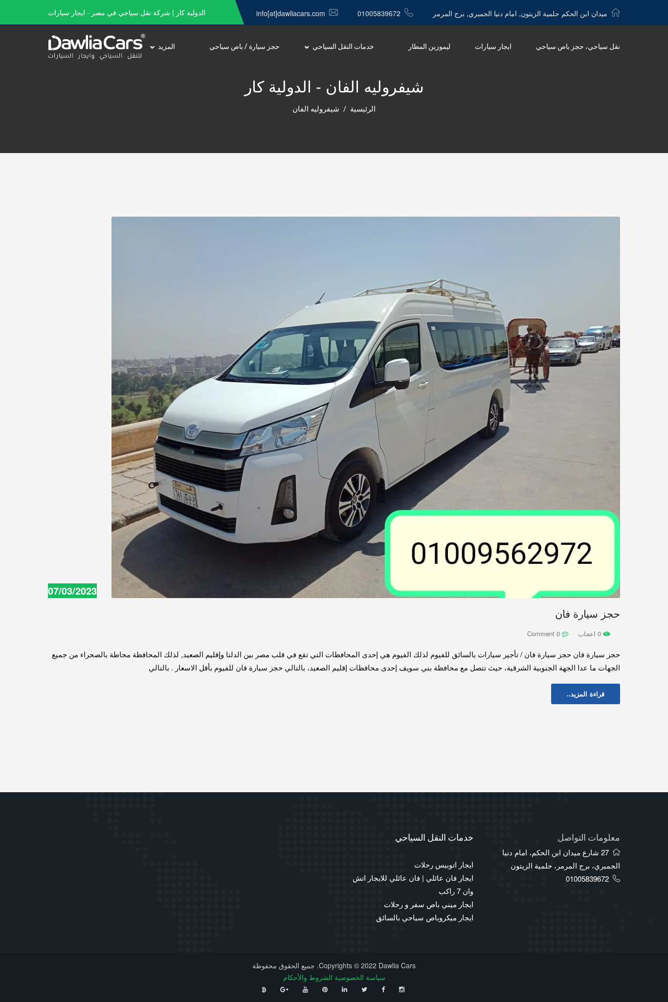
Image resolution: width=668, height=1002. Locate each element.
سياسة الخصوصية (359, 977)
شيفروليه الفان (315, 109)
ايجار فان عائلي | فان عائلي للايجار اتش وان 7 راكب (413, 884)
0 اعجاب (590, 633)
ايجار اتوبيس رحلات (443, 864)
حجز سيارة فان (587, 614)
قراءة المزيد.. (585, 693)
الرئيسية (363, 109)
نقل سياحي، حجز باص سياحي (578, 47)
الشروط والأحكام (308, 977)
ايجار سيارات (493, 47)
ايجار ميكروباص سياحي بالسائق (424, 917)
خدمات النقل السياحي (343, 47)
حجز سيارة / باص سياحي (244, 47)
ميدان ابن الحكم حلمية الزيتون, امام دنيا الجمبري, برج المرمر (520, 13)
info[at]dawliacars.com (290, 13)
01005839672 (379, 13)
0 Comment (544, 633)
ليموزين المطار (429, 47)
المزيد (166, 47)
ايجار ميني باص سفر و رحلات (428, 904)
